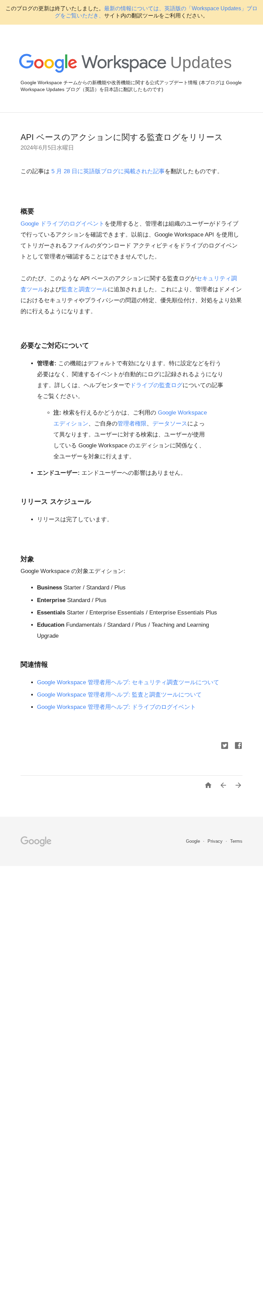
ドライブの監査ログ (156, 385)
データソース (169, 423)
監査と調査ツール (84, 289)
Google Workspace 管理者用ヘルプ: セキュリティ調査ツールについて (128, 682)
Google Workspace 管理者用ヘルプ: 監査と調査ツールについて (119, 694)
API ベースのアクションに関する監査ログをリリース (122, 137)
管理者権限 (132, 423)
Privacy (216, 841)
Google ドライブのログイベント (62, 223)
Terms (236, 841)
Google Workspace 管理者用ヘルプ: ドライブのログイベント (116, 707)
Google (193, 841)
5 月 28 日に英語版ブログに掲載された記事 (107, 171)
